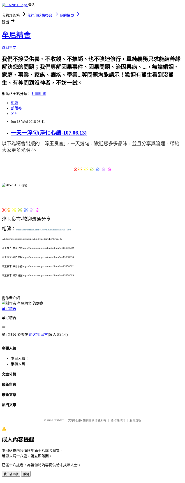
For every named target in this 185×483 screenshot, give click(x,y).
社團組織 (39, 94)
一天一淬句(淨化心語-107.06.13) (49, 133)
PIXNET (59, 420)
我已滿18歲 (11, 474)
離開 (26, 474)
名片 (14, 114)
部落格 (16, 108)
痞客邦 (34, 334)
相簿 (14, 103)
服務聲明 (135, 420)
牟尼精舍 (16, 35)
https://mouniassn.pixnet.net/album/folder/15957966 (43, 229)
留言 (44, 334)
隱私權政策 (118, 420)
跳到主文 (9, 48)
